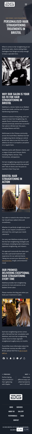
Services (20, 407)
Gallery (21, 411)
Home (11, 407)
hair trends (9, 18)
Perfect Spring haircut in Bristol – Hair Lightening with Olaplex (8, 379)
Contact (16, 420)
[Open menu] (26, 4)
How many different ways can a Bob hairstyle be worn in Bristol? (24, 379)
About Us (11, 411)
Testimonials (12, 416)
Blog (22, 416)
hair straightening (20, 18)
